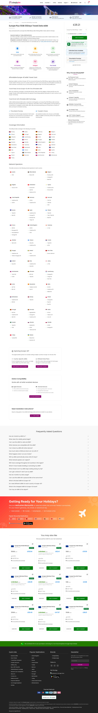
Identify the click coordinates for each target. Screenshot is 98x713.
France (33, 660)
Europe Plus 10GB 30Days (76, 606)
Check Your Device (36, 396)
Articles (12, 685)
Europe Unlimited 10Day (21, 576)
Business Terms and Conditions (42, 708)
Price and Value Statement (65, 707)
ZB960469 (32, 705)
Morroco (34, 667)
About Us (13, 674)
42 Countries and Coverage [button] (46, 563)
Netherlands (34, 676)
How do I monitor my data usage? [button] (19, 475)
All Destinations (35, 683)
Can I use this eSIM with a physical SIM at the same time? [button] (26, 477)
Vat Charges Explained (16, 683)
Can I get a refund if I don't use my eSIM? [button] (21, 472)
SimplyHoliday (55, 655)
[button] (80, 2)
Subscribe (80, 664)
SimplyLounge (55, 658)
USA (62, 518)
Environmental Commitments (15, 708)
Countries (17, 22)
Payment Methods (15, 680)
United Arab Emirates (36, 680)
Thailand (39, 518)
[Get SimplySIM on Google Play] (28, 523)
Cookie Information (29, 707)
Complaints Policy (56, 707)
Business (60, 2)
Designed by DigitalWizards (14, 711)
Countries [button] (47, 2)
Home (41, 2)
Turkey (13, 518)
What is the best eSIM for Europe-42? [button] (20, 480)
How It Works (36, 415)
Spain (33, 658)
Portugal (34, 674)
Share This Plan (77, 65)
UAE (47, 518)
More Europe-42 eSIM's (42, 366)
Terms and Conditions (13, 707)
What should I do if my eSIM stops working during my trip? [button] (26, 469)
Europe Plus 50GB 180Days (22, 545)
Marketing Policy (25, 708)
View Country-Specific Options (20, 366)
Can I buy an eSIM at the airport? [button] (18, 489)
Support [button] (66, 2)
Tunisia (54, 518)
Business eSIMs (14, 655)
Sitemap (52, 708)
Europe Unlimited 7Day (48, 576)
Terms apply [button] (71, 61)
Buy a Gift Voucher (15, 667)
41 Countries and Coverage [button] (18, 560)
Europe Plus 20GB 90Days (22, 606)
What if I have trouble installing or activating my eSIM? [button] (25, 466)
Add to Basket (79, 37)
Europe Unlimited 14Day (48, 606)
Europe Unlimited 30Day (48, 545)
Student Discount (15, 662)
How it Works (14, 658)
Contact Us (13, 676)
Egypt (21, 518)
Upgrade (84, 33)
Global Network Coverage (17, 669)
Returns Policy (32, 708)
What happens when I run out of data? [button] (20, 454)
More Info (14, 568)
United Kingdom (35, 655)
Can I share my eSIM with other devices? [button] (21, 448)
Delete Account (14, 678)
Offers (54, 2)
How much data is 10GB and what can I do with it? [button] (23, 451)
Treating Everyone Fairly (77, 707)
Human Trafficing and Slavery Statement (42, 707)
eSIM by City (14, 664)
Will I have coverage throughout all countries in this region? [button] (26, 463)
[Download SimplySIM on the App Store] (16, 523)
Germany (34, 671)
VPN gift (32, 547)
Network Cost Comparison (17, 671)
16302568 (76, 704)
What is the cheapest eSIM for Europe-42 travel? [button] (23, 486)
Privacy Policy (22, 707)
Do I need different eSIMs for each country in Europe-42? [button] (25, 483)
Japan (33, 669)
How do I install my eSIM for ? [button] (17, 436)
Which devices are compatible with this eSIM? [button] (22, 445)
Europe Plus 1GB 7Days (75, 576)
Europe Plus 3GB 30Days (76, 545)
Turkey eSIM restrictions (45, 41)
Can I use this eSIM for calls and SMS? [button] (20, 442)
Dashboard (74, 2)
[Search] (85, 2)
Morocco (30, 518)
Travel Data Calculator (16, 660)
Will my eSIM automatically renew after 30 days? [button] (23, 457)
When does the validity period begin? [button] (20, 439)
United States (35, 662)
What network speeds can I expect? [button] (19, 460)
